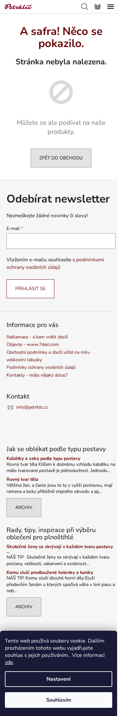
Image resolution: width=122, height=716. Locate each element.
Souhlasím (58, 700)
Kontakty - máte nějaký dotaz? (37, 375)
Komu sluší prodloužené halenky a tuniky (50, 572)
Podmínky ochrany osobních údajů (41, 367)
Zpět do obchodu (61, 158)
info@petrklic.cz (32, 407)
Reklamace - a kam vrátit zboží (37, 337)
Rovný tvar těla (22, 479)
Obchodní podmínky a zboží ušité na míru (48, 352)
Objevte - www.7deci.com (33, 344)
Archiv (24, 507)
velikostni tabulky (24, 360)
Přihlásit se (30, 288)
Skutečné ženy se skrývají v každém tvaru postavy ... (60, 549)
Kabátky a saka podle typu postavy (43, 458)
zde (9, 662)
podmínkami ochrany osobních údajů (55, 263)
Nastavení (59, 679)
